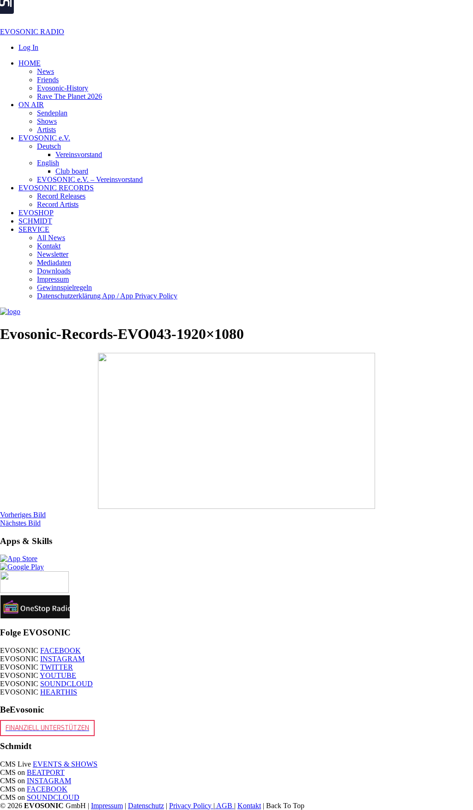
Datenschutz (146, 806)
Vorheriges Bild (23, 515)
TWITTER (56, 667)
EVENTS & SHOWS (65, 764)
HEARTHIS (58, 692)
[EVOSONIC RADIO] (10, 311)
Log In (28, 47)
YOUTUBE (58, 675)
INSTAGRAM (62, 659)
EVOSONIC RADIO (32, 32)
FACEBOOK (60, 650)
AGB (224, 806)
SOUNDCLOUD (66, 684)
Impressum (107, 806)
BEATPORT (46, 772)
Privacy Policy (191, 806)
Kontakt (249, 806)
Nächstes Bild (20, 523)
